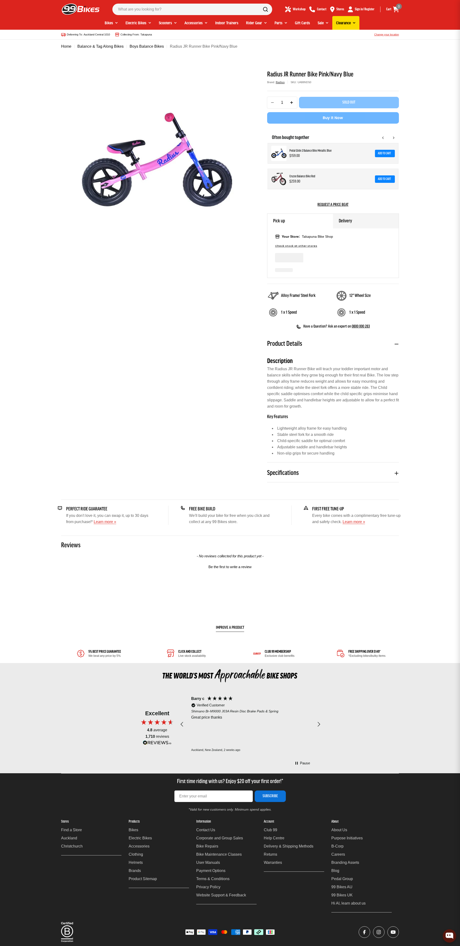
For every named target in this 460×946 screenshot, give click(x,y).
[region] (250, 724)
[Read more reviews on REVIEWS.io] (157, 743)
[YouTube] (393, 932)
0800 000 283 (361, 326)
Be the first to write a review (230, 567)
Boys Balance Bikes (147, 46)
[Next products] (393, 137)
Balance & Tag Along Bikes (100, 46)
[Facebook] (364, 932)
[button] (230, 566)
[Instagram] (379, 932)
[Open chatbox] (449, 936)
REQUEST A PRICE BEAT (332, 205)
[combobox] (192, 9)
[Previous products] (383, 137)
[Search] (265, 9)
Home (66, 46)
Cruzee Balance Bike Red (302, 176)
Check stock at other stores (296, 246)
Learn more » (105, 522)
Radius (280, 82)
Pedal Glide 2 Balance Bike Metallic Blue (310, 151)
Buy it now (333, 118)
